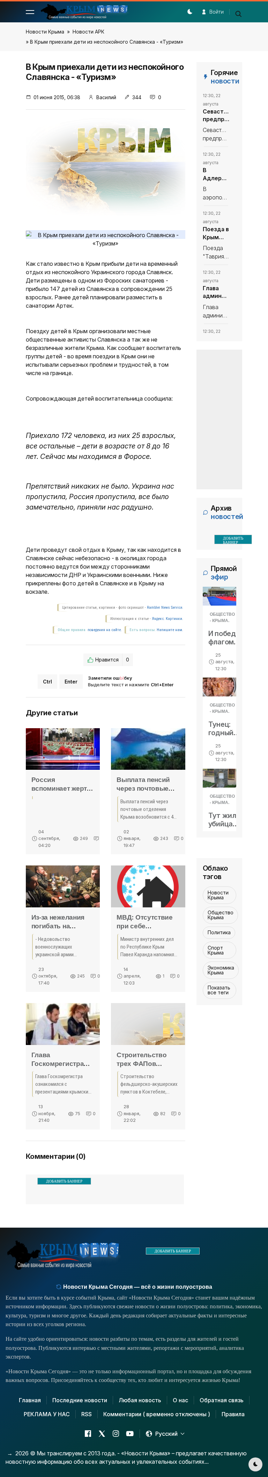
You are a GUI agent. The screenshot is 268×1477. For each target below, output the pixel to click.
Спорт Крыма (216, 950)
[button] (30, 12)
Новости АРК (88, 32)
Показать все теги (219, 990)
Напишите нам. (170, 630)
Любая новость (140, 1400)
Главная (30, 1400)
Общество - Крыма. (222, 617)
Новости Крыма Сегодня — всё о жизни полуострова (137, 1287)
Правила (233, 1414)
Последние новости (79, 1400)
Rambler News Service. (165, 607)
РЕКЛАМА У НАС (47, 1414)
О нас (180, 1400)
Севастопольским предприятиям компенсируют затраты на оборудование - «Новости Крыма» (216, 115)
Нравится (112, 660)
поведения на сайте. (104, 630)
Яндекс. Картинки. (167, 618)
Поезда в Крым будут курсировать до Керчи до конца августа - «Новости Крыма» (216, 233)
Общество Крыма (220, 914)
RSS (86, 1414)
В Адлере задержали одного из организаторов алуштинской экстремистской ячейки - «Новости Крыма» (216, 174)
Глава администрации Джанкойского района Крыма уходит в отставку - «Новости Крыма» (216, 292)
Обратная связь (222, 1400)
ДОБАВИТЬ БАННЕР (64, 1181)
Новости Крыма (45, 32)
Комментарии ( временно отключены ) (156, 1414)
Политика (219, 932)
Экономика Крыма (221, 970)
